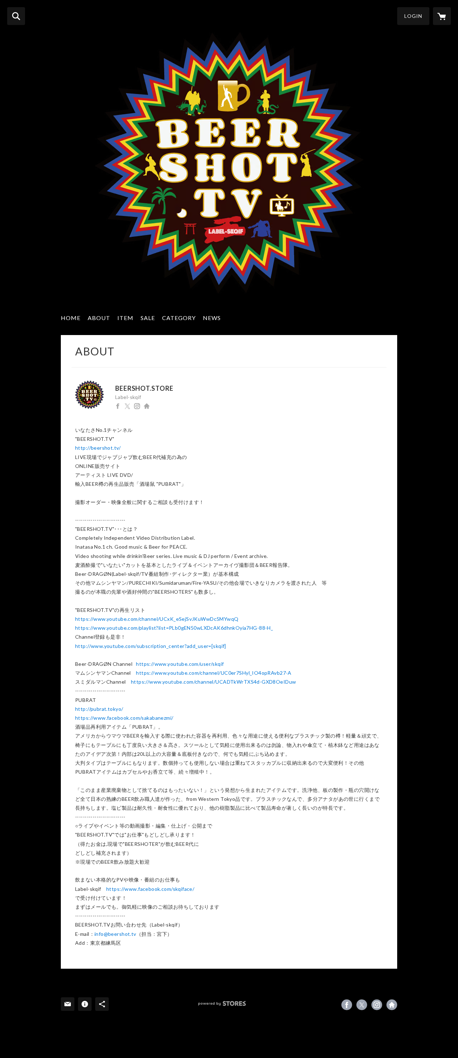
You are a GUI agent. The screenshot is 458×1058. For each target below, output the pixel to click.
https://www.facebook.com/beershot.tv (117, 406)
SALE (148, 317)
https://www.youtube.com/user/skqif (180, 664)
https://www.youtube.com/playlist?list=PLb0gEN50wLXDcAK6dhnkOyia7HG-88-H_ (174, 628)
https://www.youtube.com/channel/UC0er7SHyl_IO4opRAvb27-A (214, 673)
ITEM (125, 317)
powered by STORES (222, 1003)
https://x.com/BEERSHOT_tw (127, 406)
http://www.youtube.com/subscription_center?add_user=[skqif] (150, 646)
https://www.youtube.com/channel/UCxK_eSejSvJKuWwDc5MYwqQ (157, 619)
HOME (71, 317)
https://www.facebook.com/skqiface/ (150, 889)
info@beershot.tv (115, 934)
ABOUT (99, 317)
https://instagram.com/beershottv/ (137, 406)
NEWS (212, 317)
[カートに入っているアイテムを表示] (442, 16)
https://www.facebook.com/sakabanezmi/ (124, 718)
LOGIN (413, 16)
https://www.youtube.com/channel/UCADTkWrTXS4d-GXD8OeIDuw (213, 682)
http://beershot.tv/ (146, 406)
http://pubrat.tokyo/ (99, 709)
